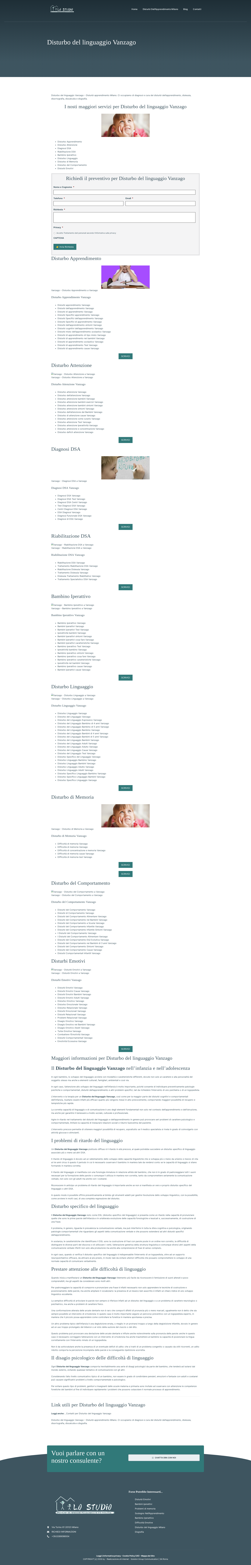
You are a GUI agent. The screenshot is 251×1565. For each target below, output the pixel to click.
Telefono (59, 198)
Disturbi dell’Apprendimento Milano (160, 9)
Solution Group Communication (144, 1559)
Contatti (197, 9)
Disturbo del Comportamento (72, 165)
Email (129, 198)
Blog (185, 9)
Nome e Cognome (63, 187)
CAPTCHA (58, 238)
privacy (113, 233)
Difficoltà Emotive (144, 1522)
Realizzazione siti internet (118, 1559)
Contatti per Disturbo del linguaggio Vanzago (88, 1413)
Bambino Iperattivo (67, 155)
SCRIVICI (125, 356)
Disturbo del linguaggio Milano (150, 1527)
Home (134, 9)
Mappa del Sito (148, 1556)
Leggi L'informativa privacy (108, 1556)
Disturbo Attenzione (67, 145)
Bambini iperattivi (143, 1504)
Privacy (58, 227)
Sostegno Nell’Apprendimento (149, 1513)
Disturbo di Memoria (68, 161)
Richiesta (59, 209)
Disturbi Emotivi (65, 168)
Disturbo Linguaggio (68, 158)
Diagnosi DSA (64, 148)
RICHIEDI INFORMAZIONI (64, 1531)
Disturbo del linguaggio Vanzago (67, 1420)
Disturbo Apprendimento (70, 141)
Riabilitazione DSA (67, 151)
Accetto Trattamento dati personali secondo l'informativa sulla (86, 233)
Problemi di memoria (145, 1508)
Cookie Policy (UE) (130, 1556)
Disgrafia (139, 1532)
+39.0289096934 (60, 1536)
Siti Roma (164, 1559)
